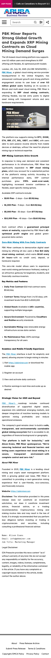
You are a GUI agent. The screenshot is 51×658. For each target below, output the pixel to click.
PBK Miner (11, 354)
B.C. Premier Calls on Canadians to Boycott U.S (27, 4)
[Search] (35, 22)
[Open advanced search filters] (41, 22)
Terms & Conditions (36, 648)
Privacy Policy (32, 654)
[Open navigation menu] (4, 22)
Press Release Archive (29, 643)
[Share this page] (47, 22)
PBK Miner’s (10, 403)
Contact (45, 654)
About (14, 643)
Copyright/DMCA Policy (13, 654)
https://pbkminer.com (18, 362)
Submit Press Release (16, 648)
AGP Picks (6, 4)
